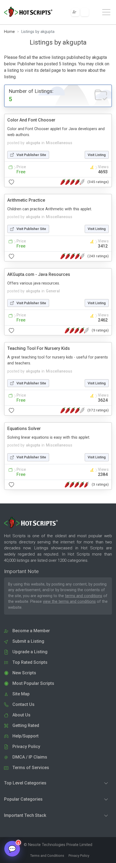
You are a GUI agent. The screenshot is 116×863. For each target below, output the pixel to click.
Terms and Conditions (47, 856)
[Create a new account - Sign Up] (75, 12)
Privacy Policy (79, 856)
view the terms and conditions (69, 601)
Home (9, 31)
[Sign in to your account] (85, 12)
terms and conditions (83, 596)
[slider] (72, 182)
